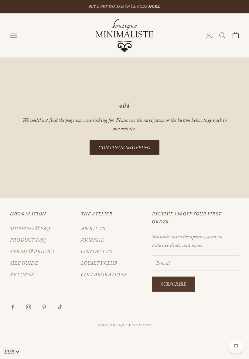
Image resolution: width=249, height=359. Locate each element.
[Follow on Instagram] (29, 307)
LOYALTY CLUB (99, 263)
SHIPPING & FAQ (30, 228)
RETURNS (22, 274)
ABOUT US (93, 228)
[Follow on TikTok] (60, 307)
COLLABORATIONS (104, 274)
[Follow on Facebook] (13, 307)
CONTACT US (96, 251)
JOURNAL (92, 239)
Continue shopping (124, 147)
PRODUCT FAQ (28, 239)
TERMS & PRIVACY (33, 251)
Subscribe (173, 284)
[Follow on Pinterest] (44, 307)
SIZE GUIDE (24, 263)
